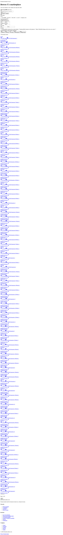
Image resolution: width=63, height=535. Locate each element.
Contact (4, 527)
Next (2, 498)
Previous (2, 494)
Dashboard (5, 520)
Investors (4, 526)
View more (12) (3, 19)
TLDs (8, 32)
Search (7, 13)
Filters (3, 13)
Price (3, 32)
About (4, 525)
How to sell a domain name (8, 516)
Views (12, 32)
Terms (4, 529)
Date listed (23, 32)
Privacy (4, 528)
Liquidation (5, 507)
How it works (5, 510)
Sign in (4, 519)
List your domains (6, 514)
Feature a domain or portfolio (8, 518)
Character (17, 32)
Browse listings (6, 506)
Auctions (4, 508)
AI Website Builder (6, 517)
